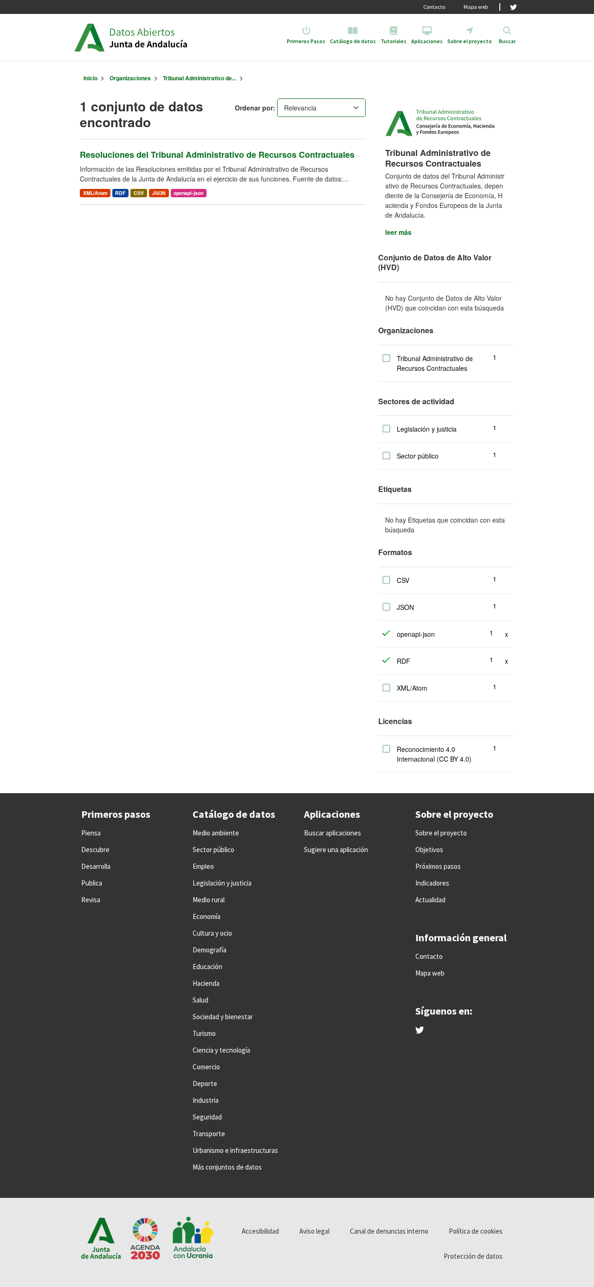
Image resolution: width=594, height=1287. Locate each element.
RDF (120, 192)
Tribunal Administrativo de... (199, 78)
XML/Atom (95, 192)
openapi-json (188, 192)
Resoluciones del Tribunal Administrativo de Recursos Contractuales (217, 155)
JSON (159, 192)
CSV (139, 192)
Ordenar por (254, 107)
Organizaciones (130, 78)
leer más (398, 232)
